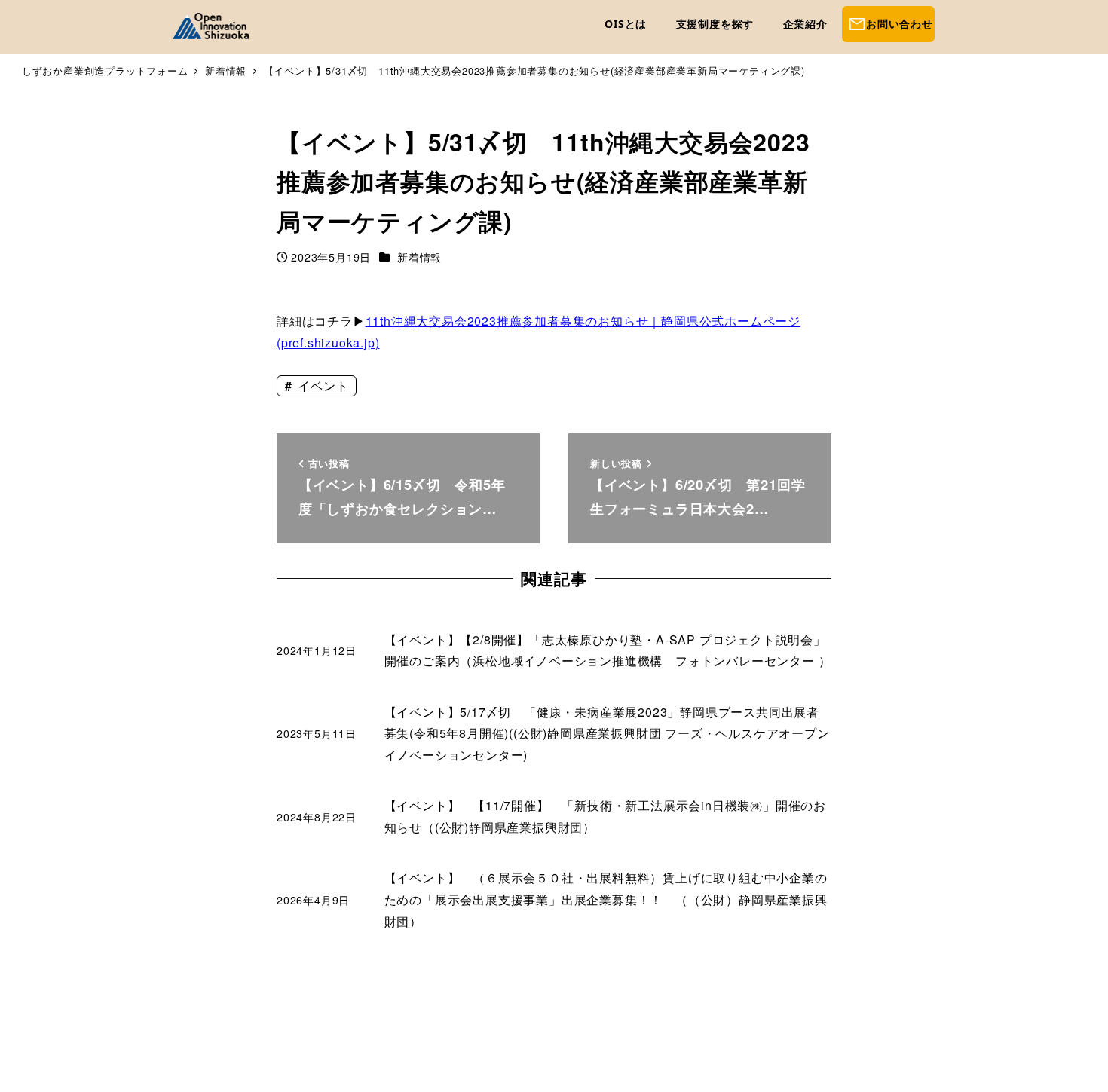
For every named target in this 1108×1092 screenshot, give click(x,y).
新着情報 (419, 257)
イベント (321, 385)
